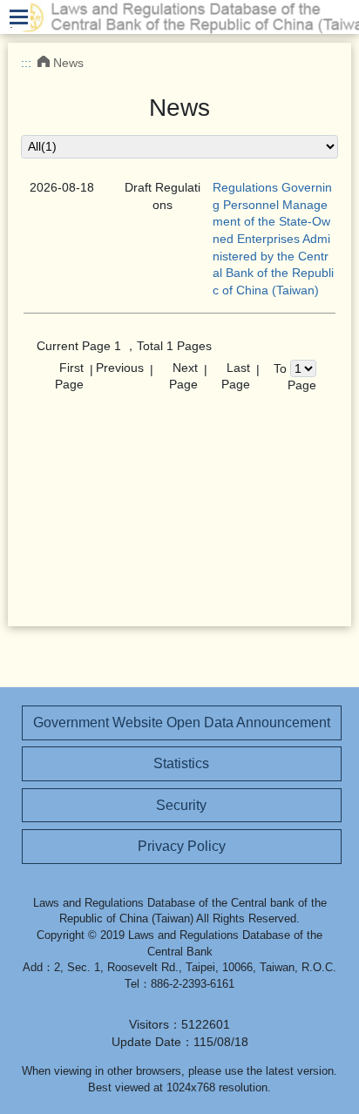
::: (26, 63)
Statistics (181, 763)
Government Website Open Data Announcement (181, 722)
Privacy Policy (182, 846)
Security (181, 805)
